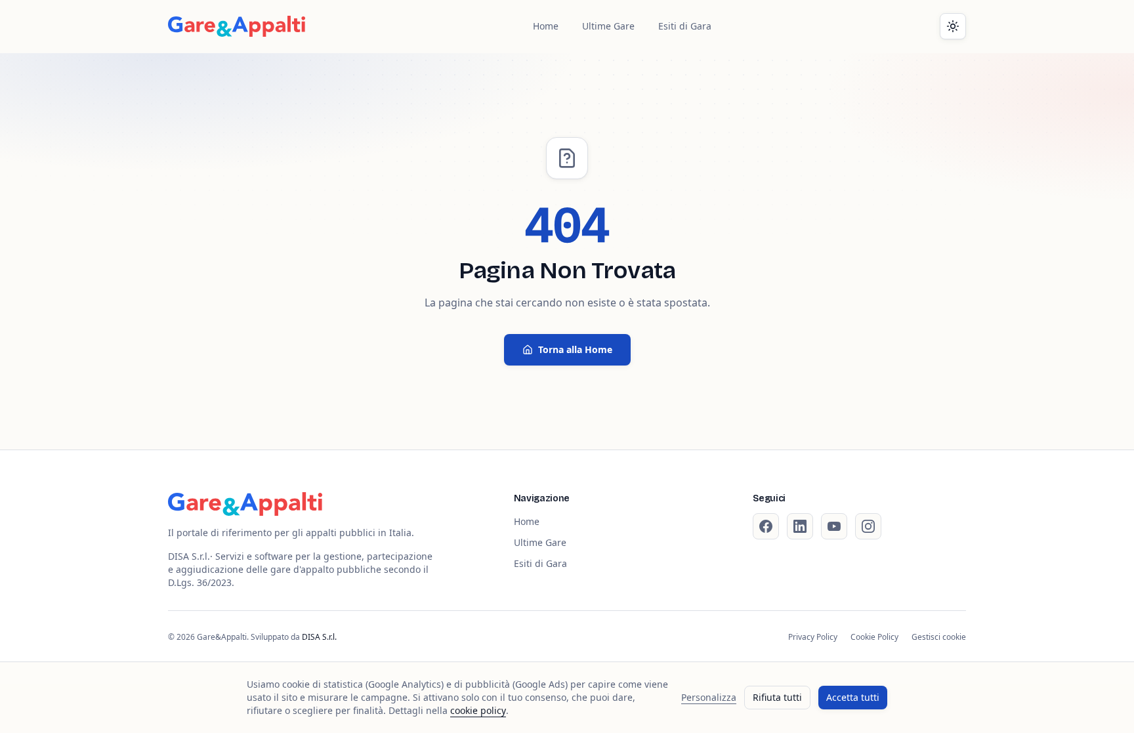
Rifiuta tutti (777, 697)
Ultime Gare (608, 26)
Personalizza (708, 697)
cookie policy (478, 710)
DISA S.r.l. (319, 636)
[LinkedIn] (800, 526)
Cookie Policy (874, 637)
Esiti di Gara (684, 26)
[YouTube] (834, 526)
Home (545, 26)
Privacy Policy (812, 637)
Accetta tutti (852, 697)
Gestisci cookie (939, 637)
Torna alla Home (575, 349)
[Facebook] (766, 526)
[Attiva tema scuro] (953, 26)
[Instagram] (868, 526)
